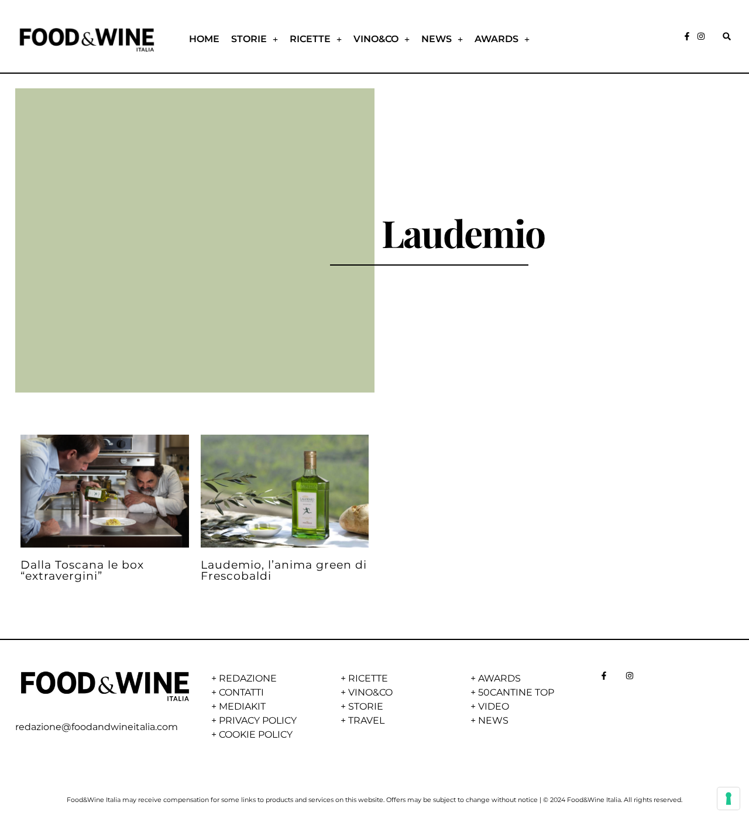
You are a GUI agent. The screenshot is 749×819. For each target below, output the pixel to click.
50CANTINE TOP (516, 692)
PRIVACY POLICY (258, 720)
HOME (204, 38)
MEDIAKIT (242, 706)
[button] (726, 36)
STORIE (249, 38)
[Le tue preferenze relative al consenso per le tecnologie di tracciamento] (728, 798)
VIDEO (493, 706)
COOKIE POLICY (256, 734)
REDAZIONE (248, 678)
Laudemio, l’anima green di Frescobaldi (284, 570)
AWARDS (496, 38)
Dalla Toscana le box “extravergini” (82, 570)
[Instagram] (701, 36)
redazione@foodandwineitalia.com (96, 726)
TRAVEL (366, 720)
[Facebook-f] (687, 36)
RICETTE (310, 38)
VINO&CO (375, 38)
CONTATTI (241, 692)
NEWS (436, 38)
